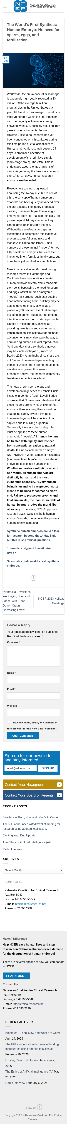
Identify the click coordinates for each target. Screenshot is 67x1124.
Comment (13, 642)
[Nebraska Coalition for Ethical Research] (35, 6)
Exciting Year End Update (19, 835)
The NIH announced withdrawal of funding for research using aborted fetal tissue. (31, 826)
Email (11, 689)
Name (11, 672)
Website (12, 705)
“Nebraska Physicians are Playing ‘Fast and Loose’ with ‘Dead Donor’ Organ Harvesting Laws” (17, 600)
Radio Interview (13, 849)
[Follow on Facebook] (39, 1107)
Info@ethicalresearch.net (30, 903)
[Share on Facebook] (33, 578)
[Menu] (5, 6)
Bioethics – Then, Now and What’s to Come (30, 817)
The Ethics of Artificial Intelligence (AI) (27, 842)
